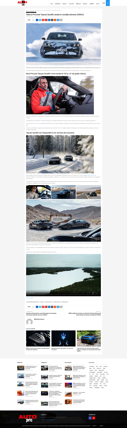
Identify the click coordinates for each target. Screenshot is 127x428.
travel (105, 385)
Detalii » (102, 425)
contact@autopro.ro (50, 419)
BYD (94, 368)
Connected (44, 362)
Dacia (96, 370)
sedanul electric (90, 175)
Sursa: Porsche (29, 298)
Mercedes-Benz (92, 379)
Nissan (102, 379)
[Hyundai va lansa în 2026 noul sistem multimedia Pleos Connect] (44, 377)
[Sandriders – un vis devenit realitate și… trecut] (68, 394)
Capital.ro (99, 368)
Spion (90, 383)
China (104, 368)
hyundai (91, 376)
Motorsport (68, 362)
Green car (78, 3)
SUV (100, 383)
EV (89, 374)
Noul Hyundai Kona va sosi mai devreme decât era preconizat (31, 367)
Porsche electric (48, 301)
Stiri (51, 3)
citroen (91, 370)
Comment (91, 3)
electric (105, 372)
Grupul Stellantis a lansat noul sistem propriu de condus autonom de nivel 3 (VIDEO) (55, 384)
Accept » (94, 425)
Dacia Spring (99, 372)
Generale (28, 12)
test (90, 385)
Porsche (36, 123)
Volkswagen (96, 387)
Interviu (85, 3)
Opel (107, 379)
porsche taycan (57, 301)
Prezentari (57, 3)
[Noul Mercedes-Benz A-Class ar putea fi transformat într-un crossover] (20, 402)
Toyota (100, 385)
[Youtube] (104, 3)
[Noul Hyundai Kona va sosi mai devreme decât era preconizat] (20, 368)
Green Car (19, 362)
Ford (97, 374)
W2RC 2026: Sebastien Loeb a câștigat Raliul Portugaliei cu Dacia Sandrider (79, 376)
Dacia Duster (101, 370)
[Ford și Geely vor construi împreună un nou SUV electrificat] (20, 376)
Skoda (107, 381)
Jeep (100, 376)
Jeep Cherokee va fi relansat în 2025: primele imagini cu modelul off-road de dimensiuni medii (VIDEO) (88, 350)
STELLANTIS (96, 383)
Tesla (104, 383)
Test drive (71, 3)
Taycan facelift (65, 301)
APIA (97, 366)
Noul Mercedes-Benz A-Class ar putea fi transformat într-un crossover (31, 401)
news (98, 379)
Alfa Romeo (91, 366)
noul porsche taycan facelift (33, 301)
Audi (100, 366)
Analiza (64, 3)
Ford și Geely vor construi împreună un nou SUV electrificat (31, 375)
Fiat (93, 374)
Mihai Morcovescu (30, 16)
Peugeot (91, 381)
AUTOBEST (105, 366)
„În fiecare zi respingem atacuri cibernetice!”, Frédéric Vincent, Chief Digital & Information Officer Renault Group (55, 394)
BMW (90, 368)
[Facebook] (103, 3)
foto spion (102, 374)
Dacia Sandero (92, 372)
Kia (104, 376)
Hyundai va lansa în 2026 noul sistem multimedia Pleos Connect (55, 376)
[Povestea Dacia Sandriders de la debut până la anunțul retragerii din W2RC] (68, 401)
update (90, 387)
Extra (97, 3)
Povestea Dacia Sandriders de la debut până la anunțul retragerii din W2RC (79, 401)
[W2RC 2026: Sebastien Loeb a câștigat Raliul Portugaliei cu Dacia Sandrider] (68, 377)
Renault (102, 381)
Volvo (102, 387)
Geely (107, 374)
